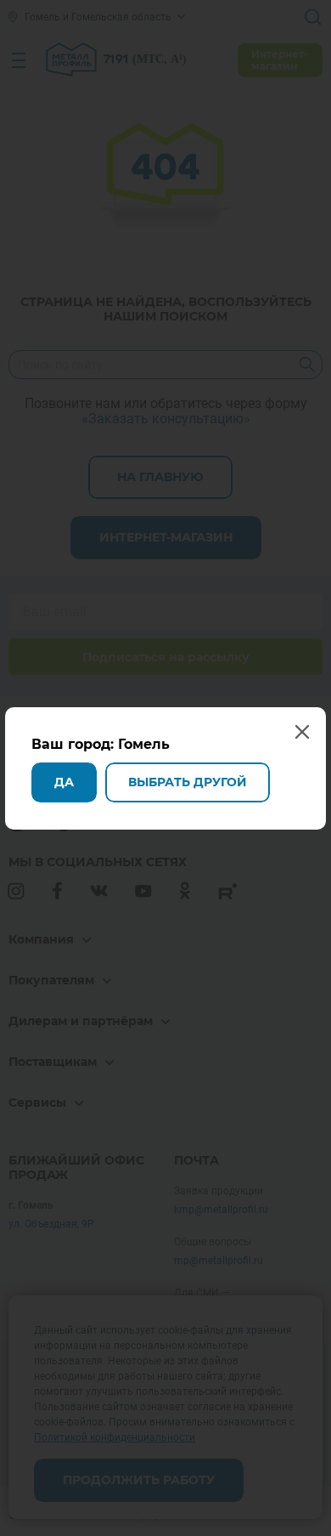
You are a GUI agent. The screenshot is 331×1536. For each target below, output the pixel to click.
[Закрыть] (312, 18)
